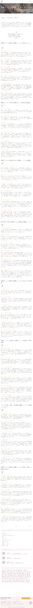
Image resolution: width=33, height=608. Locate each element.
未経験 (5, 581)
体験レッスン (21, 570)
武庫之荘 (28, 576)
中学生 (18, 576)
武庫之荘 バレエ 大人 (5, 542)
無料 (16, 570)
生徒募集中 (3, 576)
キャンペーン (11, 570)
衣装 (5, 576)
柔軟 (7, 581)
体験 (22, 578)
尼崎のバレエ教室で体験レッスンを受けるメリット (15, 33)
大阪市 (8, 576)
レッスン (13, 581)
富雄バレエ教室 (18, 573)
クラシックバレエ (13, 578)
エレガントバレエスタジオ (5, 578)
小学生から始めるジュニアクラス (6, 539)
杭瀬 (18, 570)
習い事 (15, 581)
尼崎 (10, 576)
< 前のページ (3, 526)
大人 (24, 578)
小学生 (16, 576)
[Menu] (32, 2)
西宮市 (24, 570)
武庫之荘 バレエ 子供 (5, 544)
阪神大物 (8, 570)
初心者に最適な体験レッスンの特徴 (14, 35)
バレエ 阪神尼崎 (27, 581)
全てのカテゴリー (4, 532)
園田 (25, 576)
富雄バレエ (15, 573)
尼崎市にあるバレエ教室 (5, 541)
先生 (26, 570)
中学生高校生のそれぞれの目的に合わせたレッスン (8, 535)
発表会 (2, 573)
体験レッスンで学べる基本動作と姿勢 (14, 36)
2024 (25, 573)
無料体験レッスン (22, 576)
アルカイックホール (4, 570)
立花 (30, 576)
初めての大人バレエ (4, 538)
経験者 (2, 581)
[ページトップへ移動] (31, 598)
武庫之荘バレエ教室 (10, 573)
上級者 (20, 581)
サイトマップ (10, 605)
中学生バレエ (5, 573)
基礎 (17, 581)
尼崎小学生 (23, 581)
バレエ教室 (13, 576)
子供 (16, 578)
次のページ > (30, 526)
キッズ (9, 578)
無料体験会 (22, 573)
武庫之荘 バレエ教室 (5, 545)
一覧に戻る (16, 526)
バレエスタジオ (19, 578)
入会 (14, 570)
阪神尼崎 (10, 581)
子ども (27, 578)
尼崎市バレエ (28, 573)
